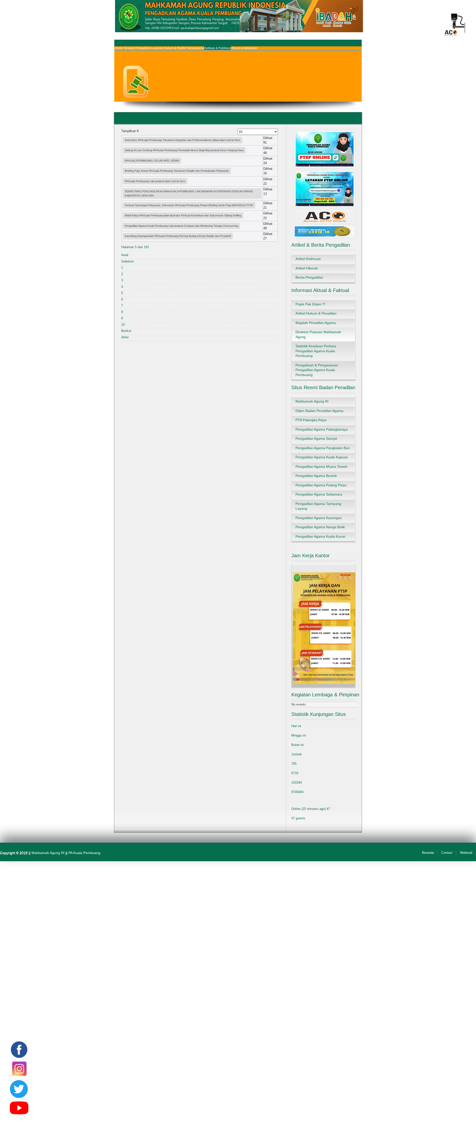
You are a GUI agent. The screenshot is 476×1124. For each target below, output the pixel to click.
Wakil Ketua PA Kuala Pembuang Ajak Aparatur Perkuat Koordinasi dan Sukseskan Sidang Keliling (183, 215)
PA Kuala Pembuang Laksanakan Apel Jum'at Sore (155, 181)
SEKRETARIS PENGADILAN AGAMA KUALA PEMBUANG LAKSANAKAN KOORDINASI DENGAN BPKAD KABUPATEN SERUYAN (189, 193)
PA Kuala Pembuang (84, 853)
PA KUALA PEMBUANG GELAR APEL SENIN (152, 160)
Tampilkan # (130, 131)
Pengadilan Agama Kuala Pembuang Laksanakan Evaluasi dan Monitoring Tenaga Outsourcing (181, 225)
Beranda (428, 853)
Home (119, 48)
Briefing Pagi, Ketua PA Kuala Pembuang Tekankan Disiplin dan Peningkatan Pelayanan (177, 170)
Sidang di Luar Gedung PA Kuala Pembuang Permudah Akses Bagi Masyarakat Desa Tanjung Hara (184, 150)
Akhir (125, 337)
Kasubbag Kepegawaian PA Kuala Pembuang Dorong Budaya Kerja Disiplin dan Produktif (178, 236)
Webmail (466, 853)
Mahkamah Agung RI (47, 853)
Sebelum (127, 261)
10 (123, 324)
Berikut (126, 331)
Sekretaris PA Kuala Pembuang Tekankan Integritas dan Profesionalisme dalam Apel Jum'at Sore (182, 140)
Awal (124, 255)
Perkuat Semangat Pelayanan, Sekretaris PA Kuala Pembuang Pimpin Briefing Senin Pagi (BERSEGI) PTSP (189, 205)
